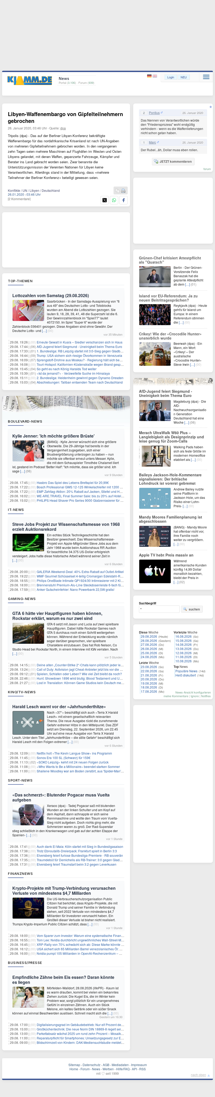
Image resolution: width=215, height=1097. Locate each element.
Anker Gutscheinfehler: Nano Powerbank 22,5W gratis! (75, 589)
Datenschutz (91, 1064)
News (96, 1069)
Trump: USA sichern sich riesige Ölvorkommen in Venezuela (79, 355)
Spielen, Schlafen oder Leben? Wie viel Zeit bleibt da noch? (79, 674)
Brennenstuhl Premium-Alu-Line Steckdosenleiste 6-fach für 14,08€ (85, 585)
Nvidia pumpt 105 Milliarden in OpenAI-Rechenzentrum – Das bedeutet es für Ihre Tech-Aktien (104, 953)
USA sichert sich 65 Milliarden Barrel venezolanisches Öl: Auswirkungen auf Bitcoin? (97, 949)
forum (207, 169)
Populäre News (186, 671)
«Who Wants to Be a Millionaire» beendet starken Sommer (78, 766)
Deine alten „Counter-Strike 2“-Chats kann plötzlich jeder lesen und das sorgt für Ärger (98, 665)
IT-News (16, 509)
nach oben (198, 1074)
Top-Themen (20, 281)
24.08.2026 (149, 656)
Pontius (154, 113)
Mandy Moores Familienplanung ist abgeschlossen (170, 519)
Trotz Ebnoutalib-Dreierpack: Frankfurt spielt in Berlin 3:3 (77, 851)
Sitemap (74, 1064)
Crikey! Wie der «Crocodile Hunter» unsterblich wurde (170, 336)
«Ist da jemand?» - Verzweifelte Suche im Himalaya (73, 373)
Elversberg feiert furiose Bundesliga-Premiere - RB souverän (80, 855)
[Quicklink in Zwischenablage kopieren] (117, 191)
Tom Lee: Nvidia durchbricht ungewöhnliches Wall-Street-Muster (82, 940)
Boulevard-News (25, 421)
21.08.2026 (149, 675)
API (134, 1069)
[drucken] (123, 191)
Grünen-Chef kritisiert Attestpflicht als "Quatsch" (170, 260)
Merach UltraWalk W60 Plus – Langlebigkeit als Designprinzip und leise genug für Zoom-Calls (171, 437)
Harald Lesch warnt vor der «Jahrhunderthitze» (59, 706)
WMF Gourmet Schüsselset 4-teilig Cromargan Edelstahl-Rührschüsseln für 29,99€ (96, 576)
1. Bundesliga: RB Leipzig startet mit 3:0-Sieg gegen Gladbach (81, 351)
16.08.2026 (183, 636)
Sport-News (20, 780)
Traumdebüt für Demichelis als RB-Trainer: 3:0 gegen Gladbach (82, 860)
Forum (85, 1069)
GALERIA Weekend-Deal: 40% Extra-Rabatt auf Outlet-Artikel (80, 571)
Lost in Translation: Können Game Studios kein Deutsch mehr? (81, 682)
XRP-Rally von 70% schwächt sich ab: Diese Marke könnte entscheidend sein (92, 944)
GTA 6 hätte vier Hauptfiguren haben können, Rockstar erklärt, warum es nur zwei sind (57, 615)
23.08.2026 (149, 666)
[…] (44, 330)
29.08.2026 (149, 636)
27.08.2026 (149, 644)
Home (73, 1069)
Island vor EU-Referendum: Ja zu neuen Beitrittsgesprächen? (168, 298)
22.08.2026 (149, 671)
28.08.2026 (149, 640)
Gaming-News (22, 599)
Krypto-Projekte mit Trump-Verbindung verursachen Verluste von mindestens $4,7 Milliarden (64, 890)
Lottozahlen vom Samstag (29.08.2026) (50, 295)
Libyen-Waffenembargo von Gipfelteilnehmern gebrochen (65, 117)
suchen (194, 609)
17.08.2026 (149, 691)
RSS (142, 1069)
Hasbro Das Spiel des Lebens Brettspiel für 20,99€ (73, 482)
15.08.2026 (183, 640)
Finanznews (20, 873)
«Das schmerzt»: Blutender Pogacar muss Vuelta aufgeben (61, 797)
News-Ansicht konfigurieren (193, 692)
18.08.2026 (149, 687)
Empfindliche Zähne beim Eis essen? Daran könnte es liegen (63, 979)
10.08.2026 (183, 661)
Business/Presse (25, 962)
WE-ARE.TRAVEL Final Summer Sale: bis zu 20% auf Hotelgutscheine (87, 496)
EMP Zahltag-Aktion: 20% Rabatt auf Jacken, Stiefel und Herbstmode (86, 491)
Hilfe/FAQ (123, 1069)
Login (170, 77)
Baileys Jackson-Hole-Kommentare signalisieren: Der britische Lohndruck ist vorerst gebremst (170, 479)
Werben (108, 1069)
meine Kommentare (176, 696)
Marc (152, 142)
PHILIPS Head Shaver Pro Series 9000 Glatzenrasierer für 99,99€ (83, 500)
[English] (155, 76)
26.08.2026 (149, 648)
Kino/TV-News (22, 692)
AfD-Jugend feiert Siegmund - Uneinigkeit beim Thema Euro (79, 346)
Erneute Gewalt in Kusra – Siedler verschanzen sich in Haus (79, 342)
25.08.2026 (149, 653)
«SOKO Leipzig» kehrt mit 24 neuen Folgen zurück (73, 762)
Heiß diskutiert (185, 675)
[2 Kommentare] (19, 199)
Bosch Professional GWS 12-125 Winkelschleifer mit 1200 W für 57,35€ (87, 487)
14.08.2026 (183, 644)
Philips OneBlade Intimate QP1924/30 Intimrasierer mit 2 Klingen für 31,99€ (90, 580)
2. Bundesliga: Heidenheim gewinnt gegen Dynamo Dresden (80, 377)
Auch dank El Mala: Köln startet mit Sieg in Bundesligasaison (80, 846)
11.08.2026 (183, 656)
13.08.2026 (183, 648)
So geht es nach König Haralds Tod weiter (66, 369)
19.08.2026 (149, 683)
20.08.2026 (149, 679)
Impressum (139, 1064)
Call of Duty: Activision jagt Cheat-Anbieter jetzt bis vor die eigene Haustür (89, 669)
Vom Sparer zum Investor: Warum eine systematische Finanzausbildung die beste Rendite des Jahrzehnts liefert (116, 935)
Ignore (195, 696)
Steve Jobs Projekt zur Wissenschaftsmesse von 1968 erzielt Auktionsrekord (66, 526)
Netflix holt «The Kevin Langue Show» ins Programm (74, 753)
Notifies (206, 696)
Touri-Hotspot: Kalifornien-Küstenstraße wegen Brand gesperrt (81, 364)
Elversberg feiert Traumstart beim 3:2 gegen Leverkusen (76, 864)
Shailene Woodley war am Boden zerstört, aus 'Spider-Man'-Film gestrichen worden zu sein (101, 771)
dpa (63, 128)
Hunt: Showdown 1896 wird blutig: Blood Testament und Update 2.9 (85, 678)
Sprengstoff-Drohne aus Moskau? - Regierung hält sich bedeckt (82, 360)
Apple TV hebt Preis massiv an (166, 555)
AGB (106, 1064)
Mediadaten (120, 1064)
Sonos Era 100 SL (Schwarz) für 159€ (63, 757)
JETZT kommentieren (176, 161)
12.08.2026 (183, 653)
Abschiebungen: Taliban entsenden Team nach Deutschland (80, 382)
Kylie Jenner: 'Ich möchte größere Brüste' (53, 436)
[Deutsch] (150, 76)
